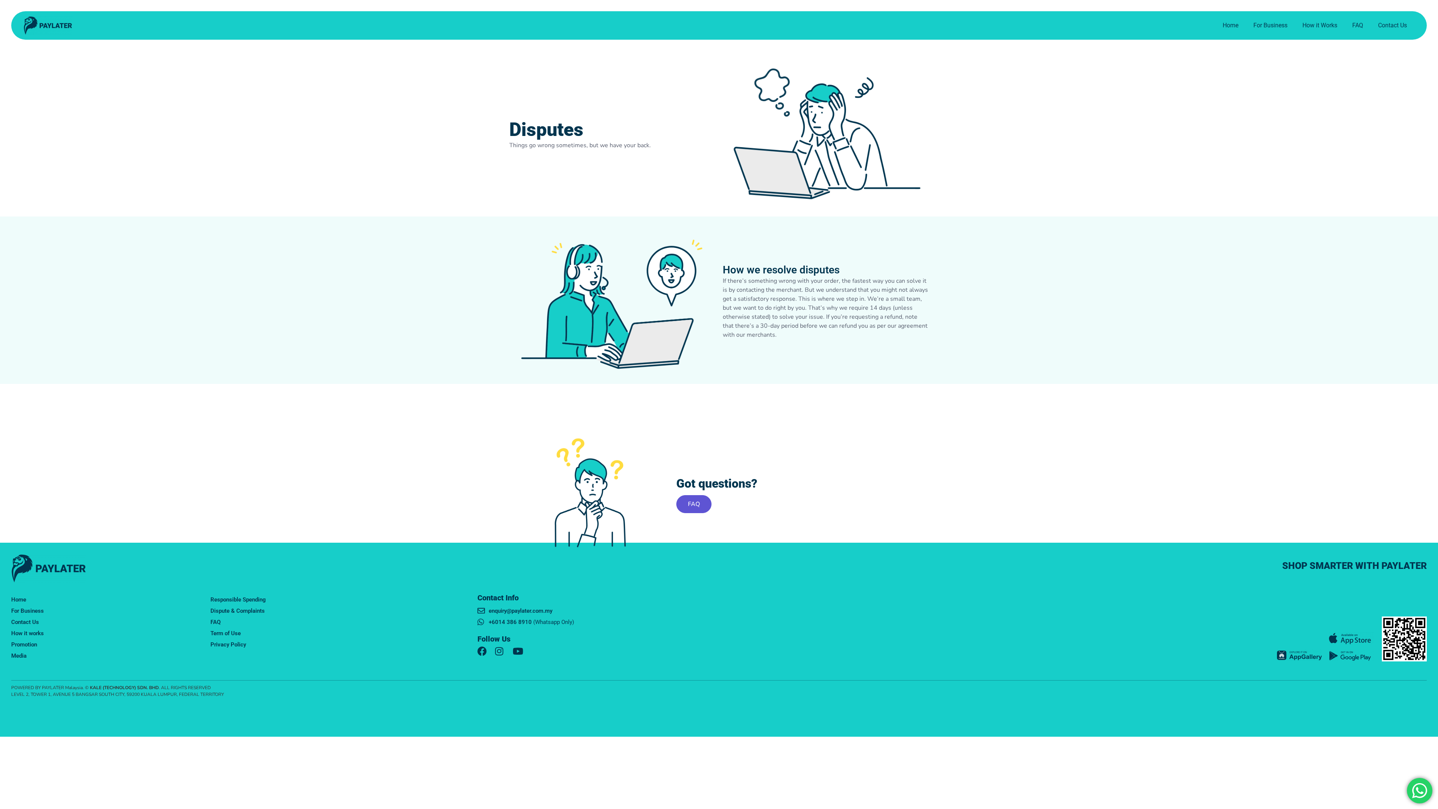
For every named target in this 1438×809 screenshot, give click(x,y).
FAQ (1357, 25)
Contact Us (1392, 25)
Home (1230, 25)
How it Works (1319, 25)
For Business (1270, 25)
